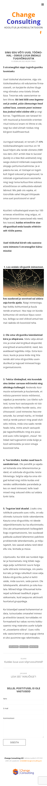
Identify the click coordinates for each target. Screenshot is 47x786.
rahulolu (24, 647)
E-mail (5, 708)
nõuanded (13, 647)
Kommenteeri (8, 718)
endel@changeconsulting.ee (31, 761)
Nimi (5, 698)
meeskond (34, 647)
